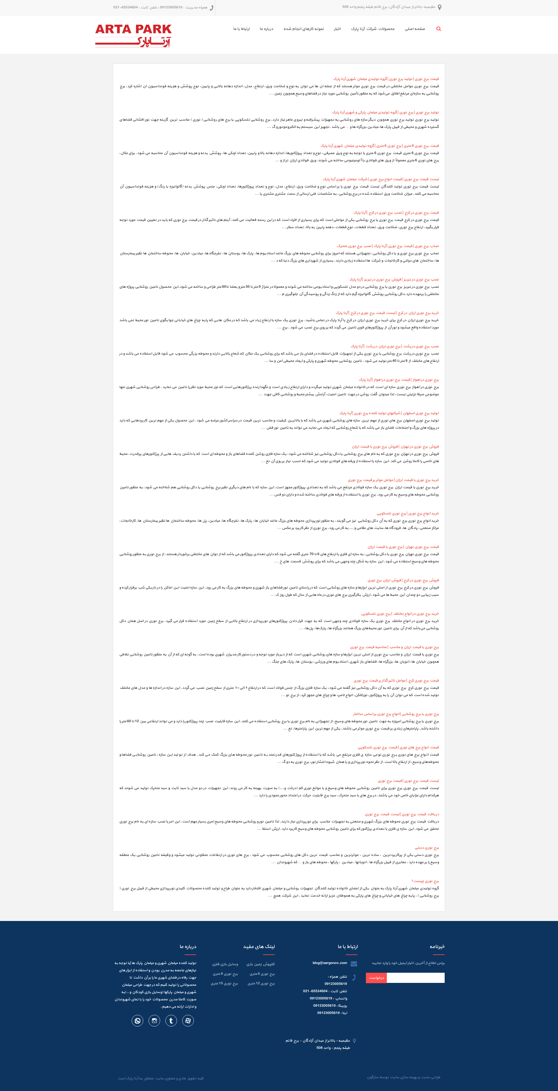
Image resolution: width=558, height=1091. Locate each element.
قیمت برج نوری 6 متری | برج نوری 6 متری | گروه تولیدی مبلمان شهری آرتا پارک (379, 146)
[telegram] (170, 1022)
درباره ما (266, 29)
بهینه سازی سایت (403, 1077)
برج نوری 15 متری (224, 983)
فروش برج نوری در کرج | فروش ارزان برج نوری (403, 580)
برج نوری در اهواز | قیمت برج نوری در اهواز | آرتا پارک (399, 380)
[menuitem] (409, 29)
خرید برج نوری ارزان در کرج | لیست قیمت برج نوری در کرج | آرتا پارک (387, 313)
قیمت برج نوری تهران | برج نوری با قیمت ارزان (403, 547)
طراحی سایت (430, 1077)
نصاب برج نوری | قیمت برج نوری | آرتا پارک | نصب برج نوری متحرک (388, 246)
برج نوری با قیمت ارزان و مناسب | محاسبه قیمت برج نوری (394, 647)
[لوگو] (133, 34)
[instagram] (154, 1022)
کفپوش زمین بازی (260, 964)
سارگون (373, 1077)
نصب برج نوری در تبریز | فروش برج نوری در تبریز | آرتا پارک (394, 279)
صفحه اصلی (415, 29)
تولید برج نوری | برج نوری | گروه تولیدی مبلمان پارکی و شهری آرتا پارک (385, 112)
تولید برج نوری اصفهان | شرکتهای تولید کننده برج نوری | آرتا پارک (389, 413)
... (271, 93)
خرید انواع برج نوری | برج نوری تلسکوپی (407, 513)
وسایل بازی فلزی (225, 964)
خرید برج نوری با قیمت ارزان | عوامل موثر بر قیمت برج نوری (393, 480)
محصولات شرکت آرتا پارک (372, 29)
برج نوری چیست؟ (425, 881)
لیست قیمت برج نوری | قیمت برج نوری (408, 781)
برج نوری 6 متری (262, 974)
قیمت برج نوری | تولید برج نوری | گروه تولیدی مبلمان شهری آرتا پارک (386, 79)
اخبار (337, 29)
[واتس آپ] (137, 1022)
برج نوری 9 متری (225, 974)
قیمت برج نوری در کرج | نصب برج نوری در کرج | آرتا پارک (396, 213)
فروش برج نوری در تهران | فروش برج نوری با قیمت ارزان (395, 447)
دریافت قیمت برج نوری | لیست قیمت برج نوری (402, 814)
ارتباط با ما (241, 29)
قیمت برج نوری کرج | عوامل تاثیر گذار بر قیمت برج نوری (396, 681)
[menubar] (324, 29)
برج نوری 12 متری (261, 983)
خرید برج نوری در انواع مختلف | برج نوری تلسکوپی (400, 614)
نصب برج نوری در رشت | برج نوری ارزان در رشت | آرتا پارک (394, 346)
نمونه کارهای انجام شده (303, 29)
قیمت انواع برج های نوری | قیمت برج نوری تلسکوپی (398, 747)
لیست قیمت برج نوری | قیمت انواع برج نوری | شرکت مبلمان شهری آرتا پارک (381, 179)
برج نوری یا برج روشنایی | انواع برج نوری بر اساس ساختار (396, 714)
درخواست (376, 978)
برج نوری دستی (426, 848)
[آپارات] (187, 1022)
